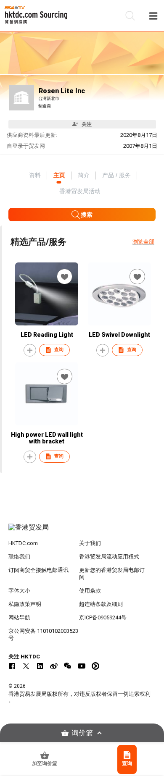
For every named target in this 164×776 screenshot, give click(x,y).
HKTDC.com (23, 543)
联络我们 (19, 556)
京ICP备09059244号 (103, 617)
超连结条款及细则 (101, 604)
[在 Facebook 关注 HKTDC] (12, 666)
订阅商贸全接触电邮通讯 (38, 570)
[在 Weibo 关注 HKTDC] (54, 666)
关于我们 (90, 543)
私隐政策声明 (24, 604)
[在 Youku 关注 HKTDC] (95, 666)
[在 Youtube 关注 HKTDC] (81, 666)
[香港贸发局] (82, 532)
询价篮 (82, 733)
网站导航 (19, 617)
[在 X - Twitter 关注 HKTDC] (26, 666)
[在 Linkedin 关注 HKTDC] (40, 666)
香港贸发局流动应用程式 (109, 556)
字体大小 (19, 590)
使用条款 (90, 590)
